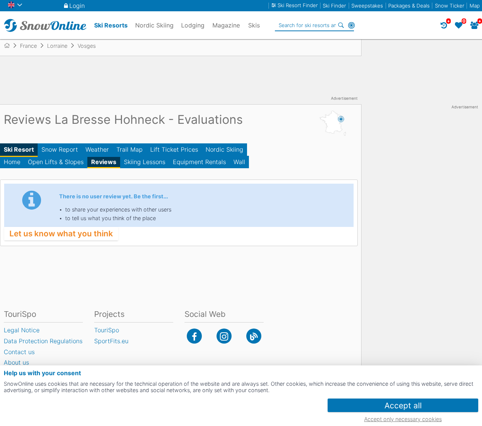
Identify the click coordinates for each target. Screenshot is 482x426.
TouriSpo (106, 330)
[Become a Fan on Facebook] (194, 336)
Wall (239, 162)
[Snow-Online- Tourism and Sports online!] (10, 45)
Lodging (192, 25)
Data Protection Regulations (43, 341)
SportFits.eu (111, 341)
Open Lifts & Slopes (56, 162)
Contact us (19, 352)
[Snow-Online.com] (45, 25)
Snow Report (59, 149)
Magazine (226, 25)
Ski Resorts (111, 25)
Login (77, 5)
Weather (97, 149)
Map (475, 6)
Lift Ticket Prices (174, 149)
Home (12, 162)
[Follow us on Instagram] (224, 336)
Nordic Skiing (224, 149)
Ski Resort (19, 149)
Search (341, 25)
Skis (254, 25)
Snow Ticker (449, 6)
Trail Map (129, 149)
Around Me (351, 25)
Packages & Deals (409, 6)
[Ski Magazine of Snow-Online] (253, 336)
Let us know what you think (61, 233)
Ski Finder (334, 6)
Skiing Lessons (144, 162)
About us (16, 362)
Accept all (403, 405)
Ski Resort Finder (298, 5)
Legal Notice (22, 330)
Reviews (103, 162)
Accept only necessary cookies (403, 419)
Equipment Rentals (199, 162)
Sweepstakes (367, 6)
